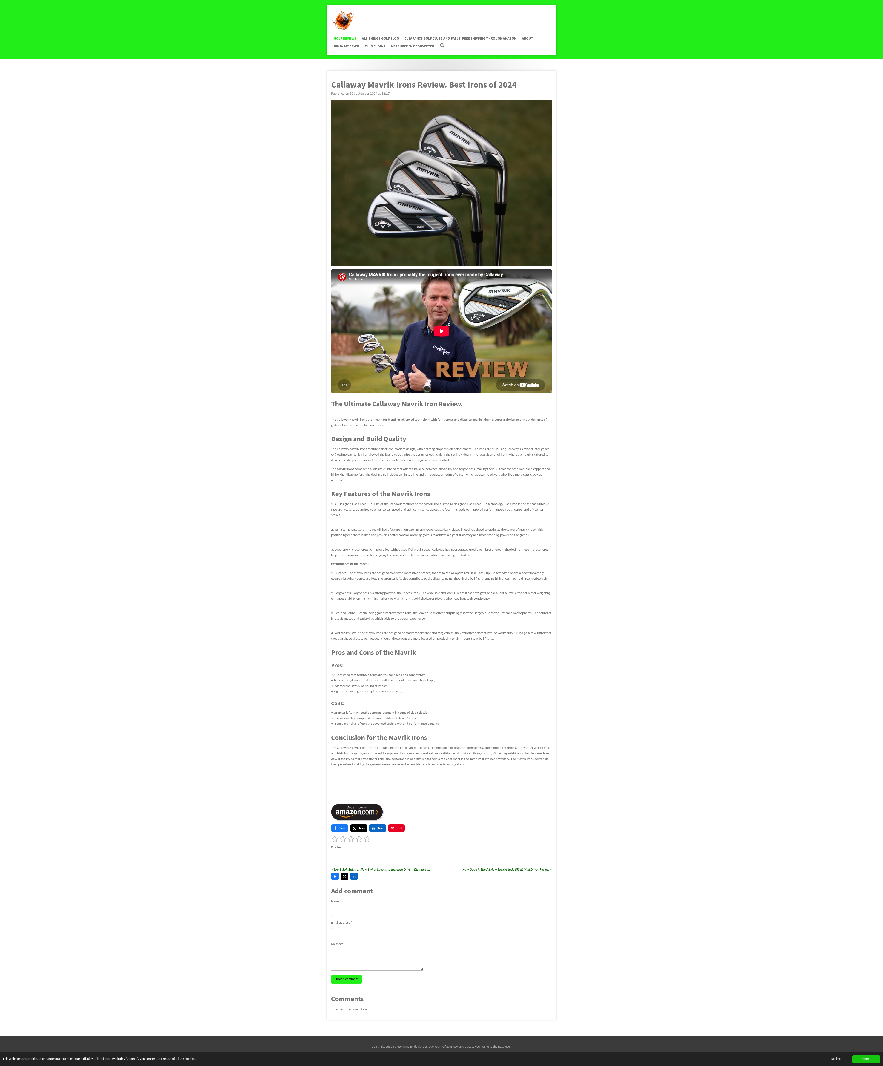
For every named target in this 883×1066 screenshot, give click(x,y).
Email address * (341, 923)
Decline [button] (836, 1058)
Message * (338, 944)
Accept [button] (866, 1058)
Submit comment (346, 979)
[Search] (442, 45)
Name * (336, 901)
